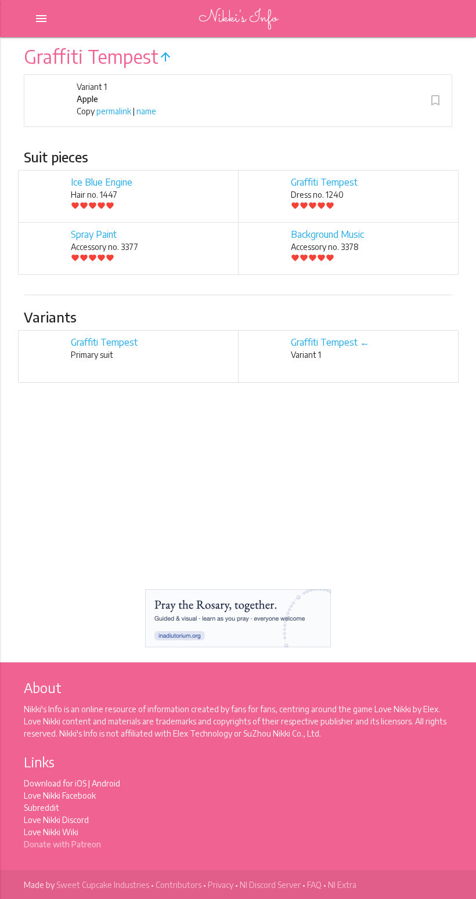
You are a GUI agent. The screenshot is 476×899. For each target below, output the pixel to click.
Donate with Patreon (62, 844)
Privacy (220, 885)
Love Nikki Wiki (51, 832)
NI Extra (342, 885)
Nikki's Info (238, 18)
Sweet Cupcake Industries (102, 885)
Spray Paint (94, 234)
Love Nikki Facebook (60, 795)
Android (106, 783)
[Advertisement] (238, 496)
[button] (435, 100)
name (146, 111)
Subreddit (41, 808)
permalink (113, 111)
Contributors (178, 885)
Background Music (327, 234)
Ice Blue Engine (101, 182)
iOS (80, 783)
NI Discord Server (270, 885)
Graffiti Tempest (324, 182)
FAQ (314, 885)
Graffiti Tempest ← (330, 342)
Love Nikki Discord (56, 820)
